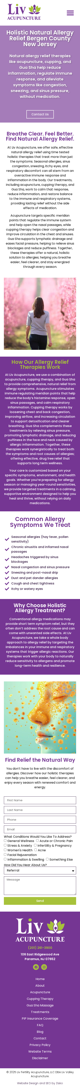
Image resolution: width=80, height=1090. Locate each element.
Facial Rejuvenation (22, 854)
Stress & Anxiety (19, 845)
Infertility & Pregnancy (54, 845)
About (40, 985)
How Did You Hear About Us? (25, 865)
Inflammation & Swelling (25, 859)
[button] (70, 13)
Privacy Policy (40, 1045)
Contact (40, 1038)
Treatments (40, 1012)
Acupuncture (40, 992)
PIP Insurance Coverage (40, 1018)
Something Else (61, 859)
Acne (42, 850)
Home (40, 979)
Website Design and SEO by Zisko (40, 1083)
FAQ (40, 1025)
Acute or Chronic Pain (56, 840)
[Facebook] (36, 967)
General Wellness (20, 840)
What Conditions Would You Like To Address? (38, 836)
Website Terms (40, 1051)
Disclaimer (40, 1058)
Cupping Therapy (40, 999)
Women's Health (19, 850)
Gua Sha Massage (40, 1005)
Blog (40, 1031)
